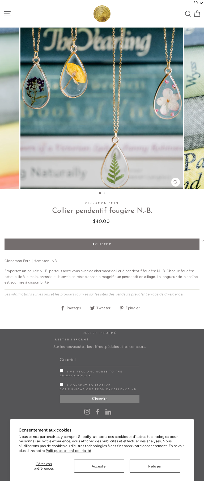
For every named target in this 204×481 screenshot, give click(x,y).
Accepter (99, 466)
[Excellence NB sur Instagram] (87, 411)
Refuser (154, 466)
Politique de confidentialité (68, 450)
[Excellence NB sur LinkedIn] (108, 411)
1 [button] (100, 193)
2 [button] (105, 193)
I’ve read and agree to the (91, 373)
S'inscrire (99, 399)
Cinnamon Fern (102, 203)
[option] (102, 108)
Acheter (102, 244)
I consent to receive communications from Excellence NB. (99, 387)
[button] (198, 3)
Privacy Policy (75, 375)
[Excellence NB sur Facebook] (98, 411)
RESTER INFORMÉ (72, 339)
